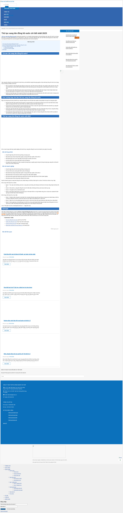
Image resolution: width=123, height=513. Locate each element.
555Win (5, 439)
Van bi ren (16, 471)
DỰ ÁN (5, 19)
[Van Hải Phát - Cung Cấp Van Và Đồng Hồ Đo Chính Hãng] (7, 1)
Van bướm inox (12, 487)
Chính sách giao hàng (12, 415)
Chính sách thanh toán (13, 412)
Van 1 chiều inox (13, 482)
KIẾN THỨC (6, 22)
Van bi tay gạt (17, 475)
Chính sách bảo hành (12, 417)
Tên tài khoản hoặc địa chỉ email (8, 504)
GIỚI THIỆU (7, 467)
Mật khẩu (3, 506)
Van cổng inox (12, 477)
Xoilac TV (2, 439)
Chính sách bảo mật (12, 420)
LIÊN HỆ (5, 24)
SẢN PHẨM (6, 17)
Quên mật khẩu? (4, 511)
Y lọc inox (11, 493)
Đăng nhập (3, 509)
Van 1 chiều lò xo (17, 485)
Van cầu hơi (12, 491)
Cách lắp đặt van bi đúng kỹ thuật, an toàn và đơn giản (71, 35)
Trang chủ (3, 28)
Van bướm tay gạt (18, 488)
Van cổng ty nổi (17, 480)
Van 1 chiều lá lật (17, 483)
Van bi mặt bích (17, 473)
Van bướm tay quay (18, 490)
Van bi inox (11, 470)
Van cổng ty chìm (18, 478)
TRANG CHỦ (6, 11)
